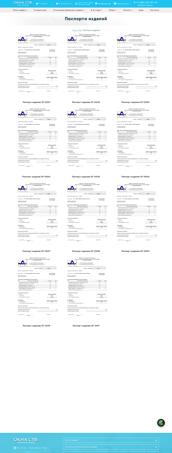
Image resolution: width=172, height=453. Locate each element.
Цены (141, 10)
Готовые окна (40, 10)
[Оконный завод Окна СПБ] (26, 440)
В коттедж (95, 10)
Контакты (154, 10)
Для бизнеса (65, 4)
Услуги (112, 10)
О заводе (43, 4)
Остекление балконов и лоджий (67, 10)
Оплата (126, 10)
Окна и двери (19, 10)
